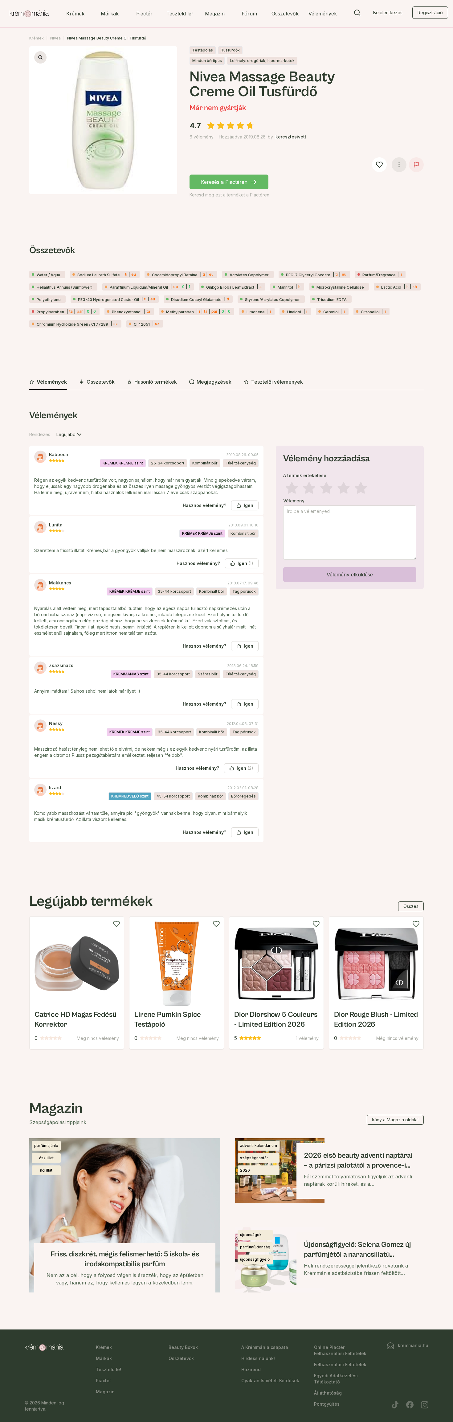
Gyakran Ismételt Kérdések (270, 1380)
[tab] (48, 382)
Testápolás (202, 50)
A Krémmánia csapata (264, 1347)
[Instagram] (424, 1405)
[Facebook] (410, 1405)
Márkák (110, 13)
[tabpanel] (226, 631)
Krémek (75, 13)
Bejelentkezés (387, 12)
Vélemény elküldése (350, 574)
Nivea (55, 38)
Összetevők (285, 13)
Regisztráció (430, 12)
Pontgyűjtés (327, 1404)
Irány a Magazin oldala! (395, 1119)
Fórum (249, 13)
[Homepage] (29, 13)
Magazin (215, 13)
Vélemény (293, 501)
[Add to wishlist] (116, 924)
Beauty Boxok (183, 1347)
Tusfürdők (230, 50)
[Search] (357, 13)
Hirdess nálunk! (258, 1358)
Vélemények (322, 13)
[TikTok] (395, 1405)
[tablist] (226, 382)
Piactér (144, 13)
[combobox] (70, 434)
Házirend (251, 1369)
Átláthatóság (328, 1392)
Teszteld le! (179, 13)
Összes (410, 906)
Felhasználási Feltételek (340, 1364)
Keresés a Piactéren (224, 182)
